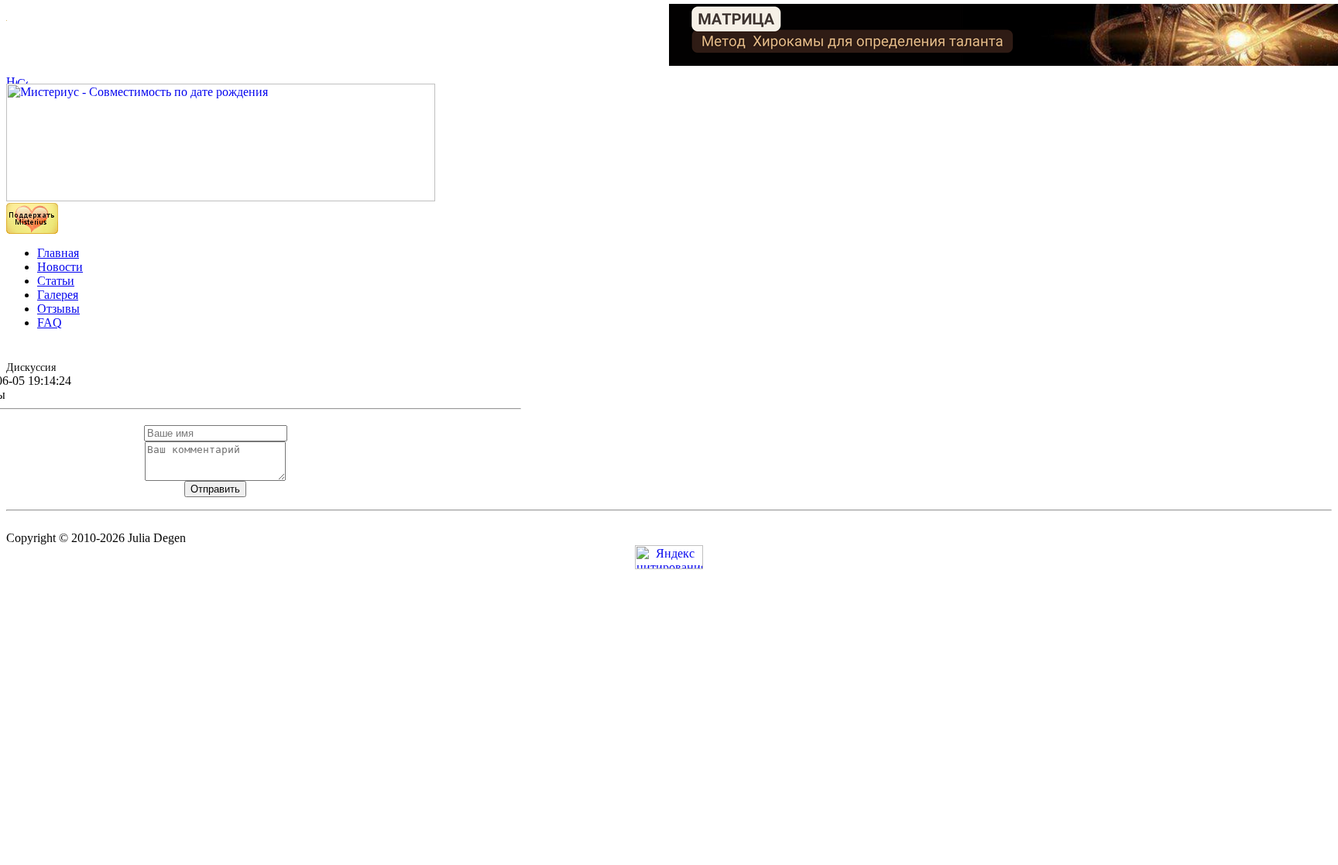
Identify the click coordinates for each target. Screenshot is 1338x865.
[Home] (11, 79)
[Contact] (22, 79)
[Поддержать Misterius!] (32, 229)
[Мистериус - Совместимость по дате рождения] (220, 197)
